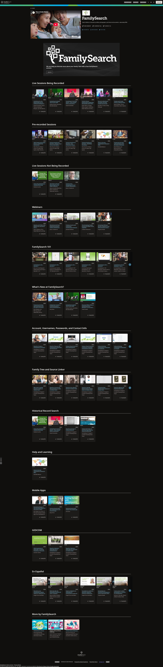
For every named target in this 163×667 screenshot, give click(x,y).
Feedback (57, 661)
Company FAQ (97, 26)
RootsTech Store (93, 662)
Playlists (43, 111)
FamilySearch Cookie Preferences (67, 661)
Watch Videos (143, 2)
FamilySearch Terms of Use (6, 665)
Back (33, 8)
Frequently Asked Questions (81, 662)
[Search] (148, 2)
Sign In (159, 2)
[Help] (153, 2)
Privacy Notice (17, 665)
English (107, 661)
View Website (87, 26)
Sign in (49, 72)
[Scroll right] (130, 101)
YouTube (103, 29)
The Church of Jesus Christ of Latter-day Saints (48, 666)
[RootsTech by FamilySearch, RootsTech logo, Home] (6, 2)
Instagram (95, 29)
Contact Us (108, 26)
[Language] (151, 2)
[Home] (81, 654)
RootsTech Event (128, 2)
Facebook (86, 29)
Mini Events (136, 2)
